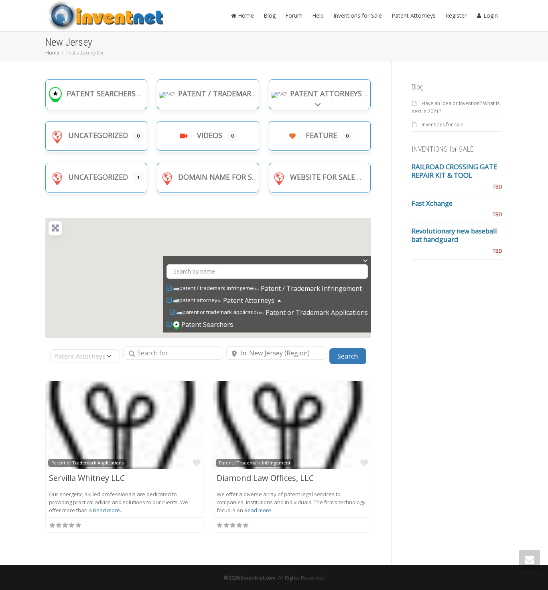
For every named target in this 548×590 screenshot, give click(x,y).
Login (490, 15)
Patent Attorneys (414, 15)
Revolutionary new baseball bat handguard (454, 235)
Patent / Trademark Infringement (244, 93)
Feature (321, 135)
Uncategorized (98, 135)
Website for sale (322, 177)
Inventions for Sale (357, 15)
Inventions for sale (442, 124)
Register (456, 15)
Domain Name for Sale (221, 177)
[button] (234, 246)
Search (351, 356)
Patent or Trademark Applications (317, 312)
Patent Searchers (101, 93)
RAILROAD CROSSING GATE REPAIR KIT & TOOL (454, 171)
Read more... (108, 510)
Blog (270, 15)
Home (245, 15)
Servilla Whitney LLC (87, 477)
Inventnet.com (258, 577)
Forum (293, 15)
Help (318, 15)
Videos (209, 135)
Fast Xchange (432, 203)
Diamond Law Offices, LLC (265, 477)
